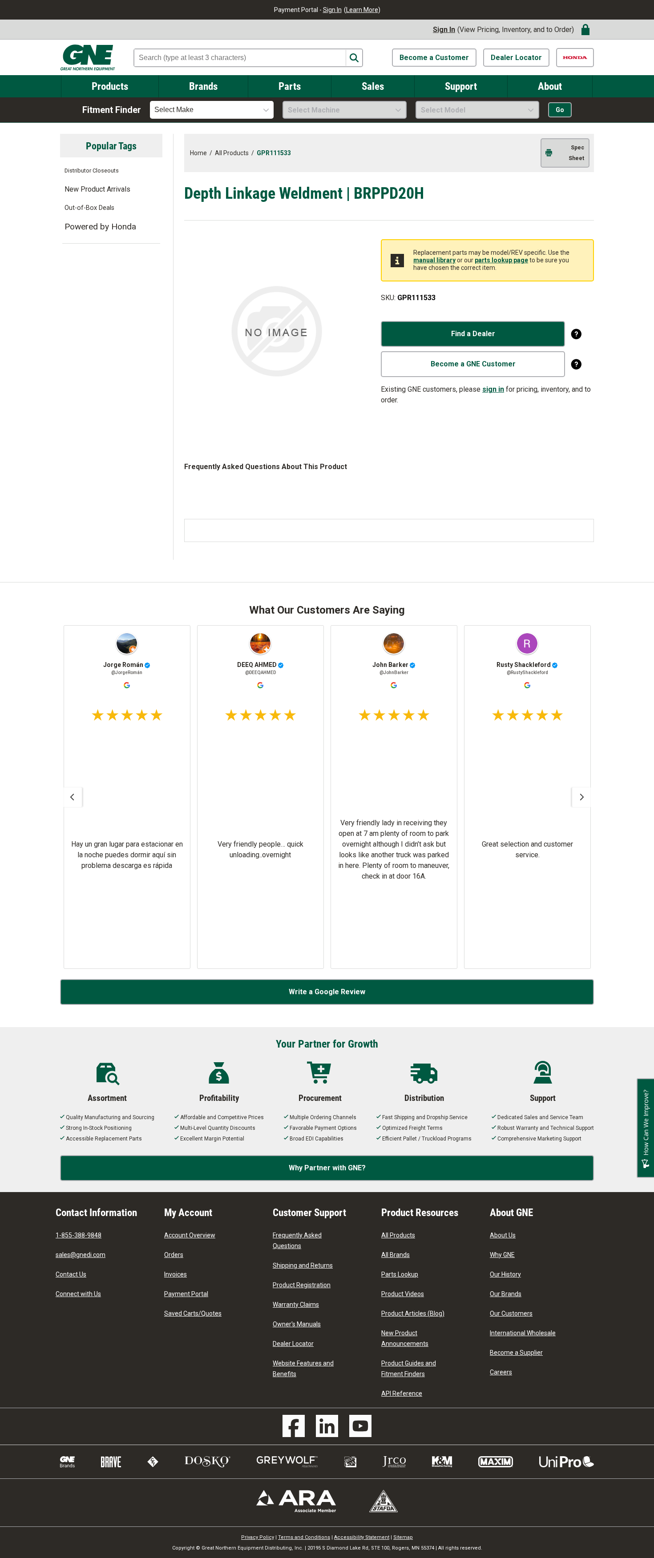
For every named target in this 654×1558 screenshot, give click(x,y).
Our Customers (511, 1313)
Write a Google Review (327, 992)
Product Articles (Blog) (412, 1313)
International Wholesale (523, 1333)
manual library (434, 260)
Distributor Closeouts (92, 170)
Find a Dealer (473, 333)
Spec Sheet (576, 153)
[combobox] (212, 110)
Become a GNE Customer (473, 364)
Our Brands (505, 1293)
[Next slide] (582, 797)
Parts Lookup (399, 1274)
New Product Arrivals (97, 189)
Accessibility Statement (361, 1537)
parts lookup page (501, 260)
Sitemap (403, 1537)
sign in (493, 389)
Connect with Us (78, 1293)
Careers (501, 1372)
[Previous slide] (72, 797)
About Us (503, 1235)
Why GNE (502, 1254)
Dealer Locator (516, 57)
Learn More (362, 9)
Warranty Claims (296, 1304)
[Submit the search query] (354, 58)
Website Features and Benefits (303, 1368)
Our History (505, 1274)
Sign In (332, 9)
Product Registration (302, 1285)
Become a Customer (434, 57)
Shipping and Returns (303, 1265)
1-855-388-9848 (78, 1235)
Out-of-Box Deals (89, 208)
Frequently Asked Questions (297, 1240)
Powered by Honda (100, 226)
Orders (173, 1254)
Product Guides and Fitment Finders (408, 1368)
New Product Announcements (404, 1338)
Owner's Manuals (297, 1324)
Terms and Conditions (304, 1537)
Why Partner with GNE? (327, 1168)
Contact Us (71, 1274)
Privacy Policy (257, 1537)
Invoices (175, 1274)
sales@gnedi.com (80, 1254)
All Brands (395, 1254)
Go (560, 109)
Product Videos (402, 1293)
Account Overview (189, 1235)
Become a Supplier (516, 1352)
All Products (398, 1235)
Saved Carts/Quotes (193, 1313)
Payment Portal (186, 1293)
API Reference (401, 1393)
